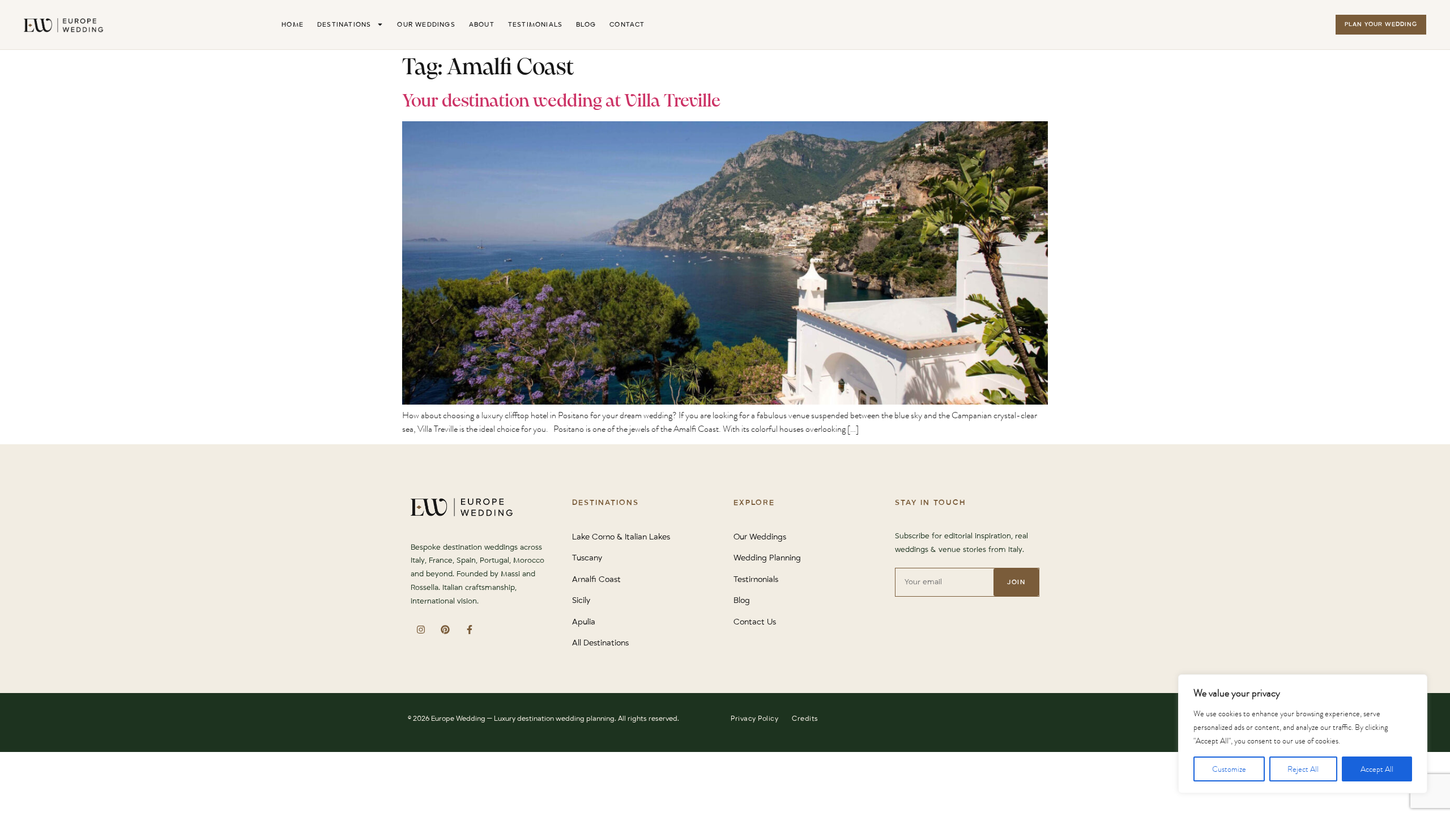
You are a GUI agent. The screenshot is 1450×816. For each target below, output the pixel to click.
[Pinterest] (445, 630)
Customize (1229, 769)
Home (293, 24)
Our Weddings (426, 24)
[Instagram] (420, 630)
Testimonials (535, 24)
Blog (586, 24)
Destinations (344, 24)
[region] (1302, 733)
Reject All (1303, 769)
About (481, 24)
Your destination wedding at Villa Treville (561, 101)
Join (1016, 582)
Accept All (1377, 769)
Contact (627, 24)
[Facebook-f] (469, 630)
